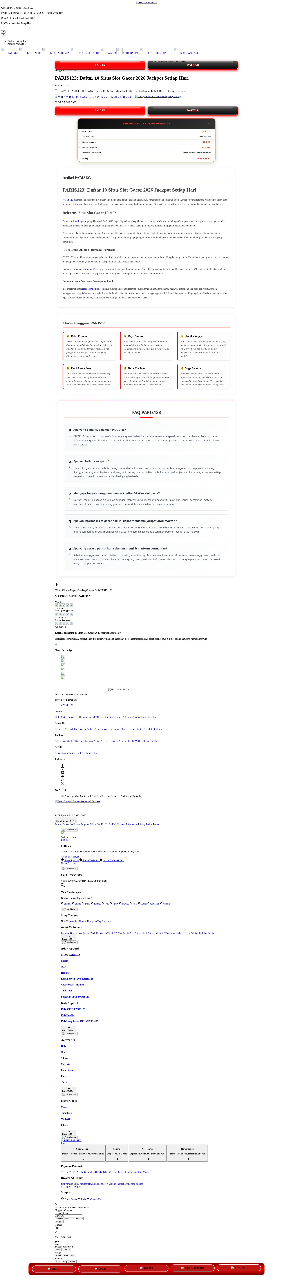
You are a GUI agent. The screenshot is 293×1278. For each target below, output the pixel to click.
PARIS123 (68, 199)
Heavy (72, 1261)
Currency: (60, 1216)
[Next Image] (56, 94)
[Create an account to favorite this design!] (56, 89)
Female (66, 1250)
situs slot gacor (79, 221)
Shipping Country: (64, 1210)
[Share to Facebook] (63, 662)
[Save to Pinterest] (63, 670)
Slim (58, 1261)
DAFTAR (193, 64)
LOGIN (100, 64)
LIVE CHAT (241, 1268)
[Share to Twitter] (63, 657)
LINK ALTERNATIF (194, 1268)
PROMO (56, 1269)
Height (58, 1252)
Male (58, 1250)
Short (58, 1256)
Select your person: (64, 1246)
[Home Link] (72, 1142)
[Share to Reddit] (63, 674)
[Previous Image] (59, 94)
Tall (72, 1256)
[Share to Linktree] (63, 666)
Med (66, 1256)
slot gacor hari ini (90, 288)
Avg (65, 1261)
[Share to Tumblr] (63, 679)
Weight (58, 1258)
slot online (87, 269)
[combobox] (15, 28)
